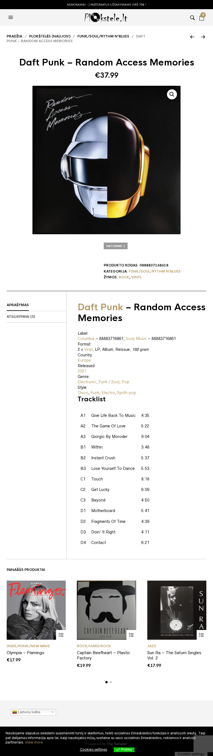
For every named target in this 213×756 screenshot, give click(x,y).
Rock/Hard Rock (94, 646)
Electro (108, 392)
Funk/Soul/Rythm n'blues (103, 36)
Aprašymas (18, 305)
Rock (124, 277)
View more (34, 742)
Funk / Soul (108, 382)
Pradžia (14, 36)
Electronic (87, 382)
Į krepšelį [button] (61, 635)
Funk (94, 392)
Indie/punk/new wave (28, 646)
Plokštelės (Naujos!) (49, 36)
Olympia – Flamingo (25, 652)
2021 (82, 371)
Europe (84, 360)
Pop (125, 382)
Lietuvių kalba (28, 712)
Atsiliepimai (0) (21, 316)
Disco (83, 392)
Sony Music (136, 338)
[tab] (36, 305)
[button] (11, 17)
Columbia (86, 338)
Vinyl (136, 277)
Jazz (151, 646)
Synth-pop (126, 392)
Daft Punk (100, 307)
